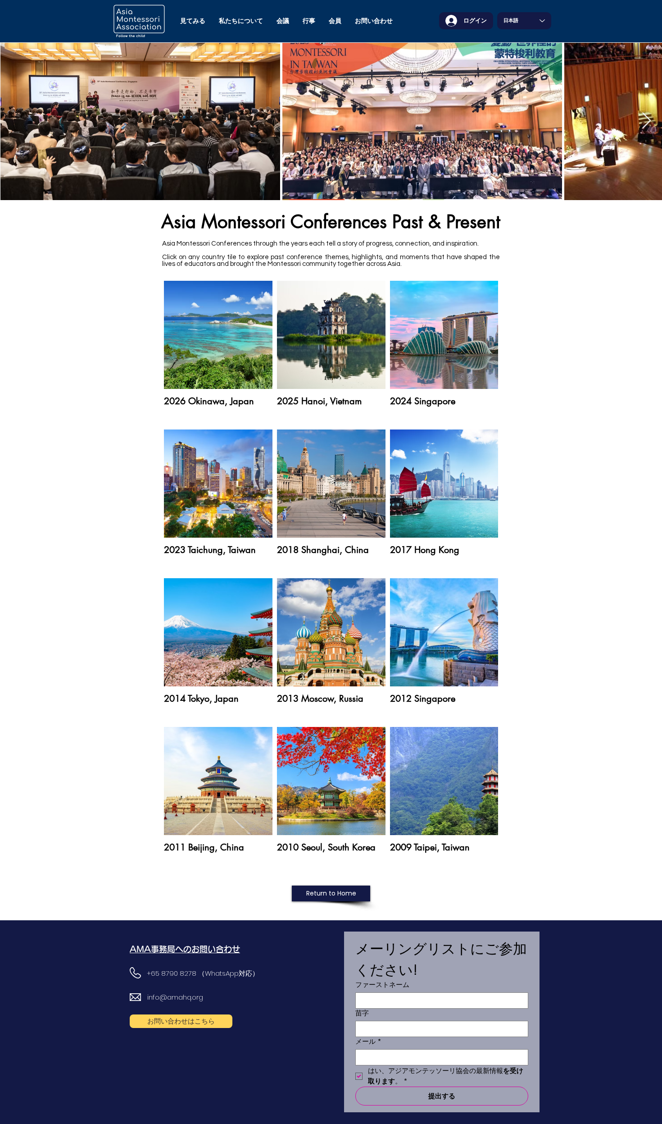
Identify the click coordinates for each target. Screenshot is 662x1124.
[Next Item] (646, 121)
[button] (241, 20)
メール (368, 1041)
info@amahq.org (175, 997)
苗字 (362, 1013)
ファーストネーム (382, 985)
